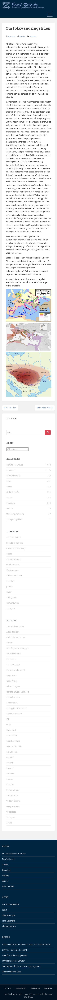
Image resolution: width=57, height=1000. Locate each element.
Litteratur (10, 470)
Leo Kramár (11, 735)
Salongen (10, 608)
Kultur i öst (11, 730)
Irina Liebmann (8, 920)
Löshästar (10, 503)
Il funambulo (12, 702)
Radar (9, 592)
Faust (4, 910)
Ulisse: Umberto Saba (11, 971)
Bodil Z (22, 36)
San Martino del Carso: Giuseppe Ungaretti (21, 966)
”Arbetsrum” (20, 988)
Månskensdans (13, 741)
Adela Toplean (12, 631)
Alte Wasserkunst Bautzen (14, 853)
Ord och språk (12, 492)
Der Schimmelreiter (10, 904)
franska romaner (13, 559)
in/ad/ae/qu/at (12, 564)
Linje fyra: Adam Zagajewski (14, 955)
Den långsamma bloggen (17, 648)
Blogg (8, 988)
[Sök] (48, 432)
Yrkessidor (35, 988)
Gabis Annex (11, 681)
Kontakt (48, 988)
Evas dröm (11, 659)
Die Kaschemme (13, 653)
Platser (9, 497)
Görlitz (5, 864)
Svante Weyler (12, 790)
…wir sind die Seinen (15, 626)
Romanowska (12, 602)
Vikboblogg (11, 811)
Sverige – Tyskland (14, 519)
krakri (8, 724)
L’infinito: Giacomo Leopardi (14, 950)
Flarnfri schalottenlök (15, 670)
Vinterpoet (11, 817)
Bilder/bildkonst (13, 475)
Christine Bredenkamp (16, 548)
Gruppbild (6, 870)
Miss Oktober (8, 886)
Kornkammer (12, 570)
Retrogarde (11, 597)
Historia (33, 36)
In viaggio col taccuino (16, 708)
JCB (8, 719)
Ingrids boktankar (14, 713)
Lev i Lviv (10, 581)
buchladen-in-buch (14, 542)
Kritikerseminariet (14, 575)
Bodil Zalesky (10, 994)
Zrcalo (9, 822)
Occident (10, 757)
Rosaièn (10, 779)
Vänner (5, 881)
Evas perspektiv (13, 664)
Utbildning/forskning (15, 514)
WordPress (28, 997)
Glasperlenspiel (8, 915)
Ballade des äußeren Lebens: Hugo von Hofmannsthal (26, 944)
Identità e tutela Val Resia (17, 691)
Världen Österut (13, 801)
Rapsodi (10, 768)
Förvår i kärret (8, 859)
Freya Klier (11, 675)
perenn (9, 586)
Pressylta (10, 762)
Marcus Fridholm (13, 746)
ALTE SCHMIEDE (13, 537)
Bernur (9, 642)
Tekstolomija (12, 795)
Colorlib (41, 994)
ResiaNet (10, 773)
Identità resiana (13, 697)
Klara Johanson (9, 926)
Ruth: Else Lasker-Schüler (13, 960)
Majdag (5, 875)
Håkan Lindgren (13, 686)
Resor (9, 481)
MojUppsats (11, 751)
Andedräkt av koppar (15, 637)
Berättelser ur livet (14, 464)
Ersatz (9, 553)
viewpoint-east (13, 806)
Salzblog (10, 784)
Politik (9, 486)
